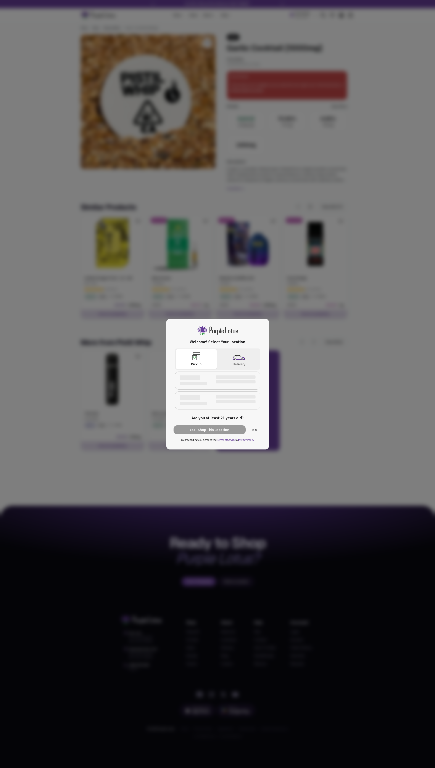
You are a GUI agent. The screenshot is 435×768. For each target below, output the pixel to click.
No (254, 429)
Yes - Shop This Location (209, 429)
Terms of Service (226, 440)
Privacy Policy (246, 440)
